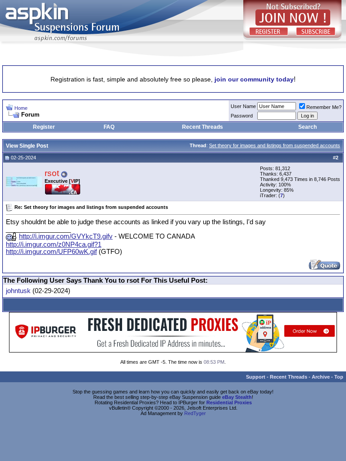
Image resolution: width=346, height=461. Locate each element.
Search (307, 127)
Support (255, 377)
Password (242, 115)
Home (20, 108)
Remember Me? (323, 107)
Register (44, 127)
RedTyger (195, 413)
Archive (321, 377)
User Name (243, 106)
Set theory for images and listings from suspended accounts (274, 145)
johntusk (18, 290)
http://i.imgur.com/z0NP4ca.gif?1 (53, 244)
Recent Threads (202, 127)
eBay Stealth (237, 397)
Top (338, 377)
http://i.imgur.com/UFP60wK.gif (51, 251)
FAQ (109, 127)
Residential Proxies (229, 402)
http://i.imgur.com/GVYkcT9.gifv (66, 236)
